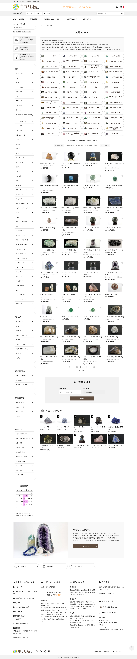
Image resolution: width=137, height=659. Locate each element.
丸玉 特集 (19, 443)
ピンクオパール (20, 231)
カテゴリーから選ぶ (18, 19)
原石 (38, 13)
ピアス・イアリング (21, 344)
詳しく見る (86, 546)
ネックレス (19, 340)
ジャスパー (19, 176)
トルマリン (19, 217)
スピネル (18, 185)
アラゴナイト (19, 101)
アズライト (19, 83)
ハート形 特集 (20, 461)
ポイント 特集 (20, 447)
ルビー (18, 290)
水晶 (17, 181)
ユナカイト (19, 272)
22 (85, 367)
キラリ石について (72, 19)
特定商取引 (107, 651)
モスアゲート (19, 267)
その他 (18, 416)
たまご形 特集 (20, 452)
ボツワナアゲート (21, 254)
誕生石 (29, 31)
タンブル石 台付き (21, 385)
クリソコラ (19, 153)
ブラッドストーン (20, 235)
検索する (82, 398)
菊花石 (18, 144)
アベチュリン (19, 87)
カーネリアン (19, 126)
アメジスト (19, 96)
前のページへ (59, 145)
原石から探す (34, 19)
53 (94, 367)
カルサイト (19, 139)
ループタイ (18, 31)
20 (77, 367)
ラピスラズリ (19, 276)
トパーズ (18, 212)
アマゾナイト (19, 92)
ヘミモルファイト (20, 249)
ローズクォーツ (20, 295)
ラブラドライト (20, 281)
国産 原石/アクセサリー (23, 438)
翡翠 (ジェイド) (20, 226)
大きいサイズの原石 (21, 434)
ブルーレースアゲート (22, 240)
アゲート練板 (19, 411)
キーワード (62, 388)
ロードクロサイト (21, 299)
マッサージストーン (21, 407)
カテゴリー (86, 388)
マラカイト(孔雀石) (21, 258)
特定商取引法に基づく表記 (21, 638)
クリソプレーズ (20, 158)
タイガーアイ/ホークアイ (23, 208)
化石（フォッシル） (21, 135)
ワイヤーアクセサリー (22, 335)
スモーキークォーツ (21, 190)
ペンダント (24, 31)
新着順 (95, 140)
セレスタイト (19, 194)
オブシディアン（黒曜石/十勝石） (24, 116)
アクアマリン (19, 73)
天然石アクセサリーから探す (52, 19)
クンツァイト (19, 162)
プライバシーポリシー (117, 651)
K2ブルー (18, 167)
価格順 (89, 140)
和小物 (18, 358)
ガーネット (19, 130)
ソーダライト (19, 199)
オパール (18, 110)
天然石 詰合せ (20, 402)
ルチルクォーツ (20, 285)
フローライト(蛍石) (21, 244)
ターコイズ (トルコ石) (22, 203)
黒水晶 (18, 149)
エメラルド (19, 105)
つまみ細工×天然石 (22, 349)
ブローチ (18, 353)
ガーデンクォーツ (21, 121)
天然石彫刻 (19, 380)
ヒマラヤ (29, 13)
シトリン (18, 171)
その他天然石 (20, 304)
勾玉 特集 (19, 466)
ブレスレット (46, 13)
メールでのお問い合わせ (108, 607)
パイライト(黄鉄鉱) (21, 222)
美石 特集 (19, 470)
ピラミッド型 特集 (21, 457)
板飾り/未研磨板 (21, 376)
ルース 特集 (20, 475)
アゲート (18, 78)
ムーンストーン (20, 263)
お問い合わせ (87, 19)
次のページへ (105, 145)
